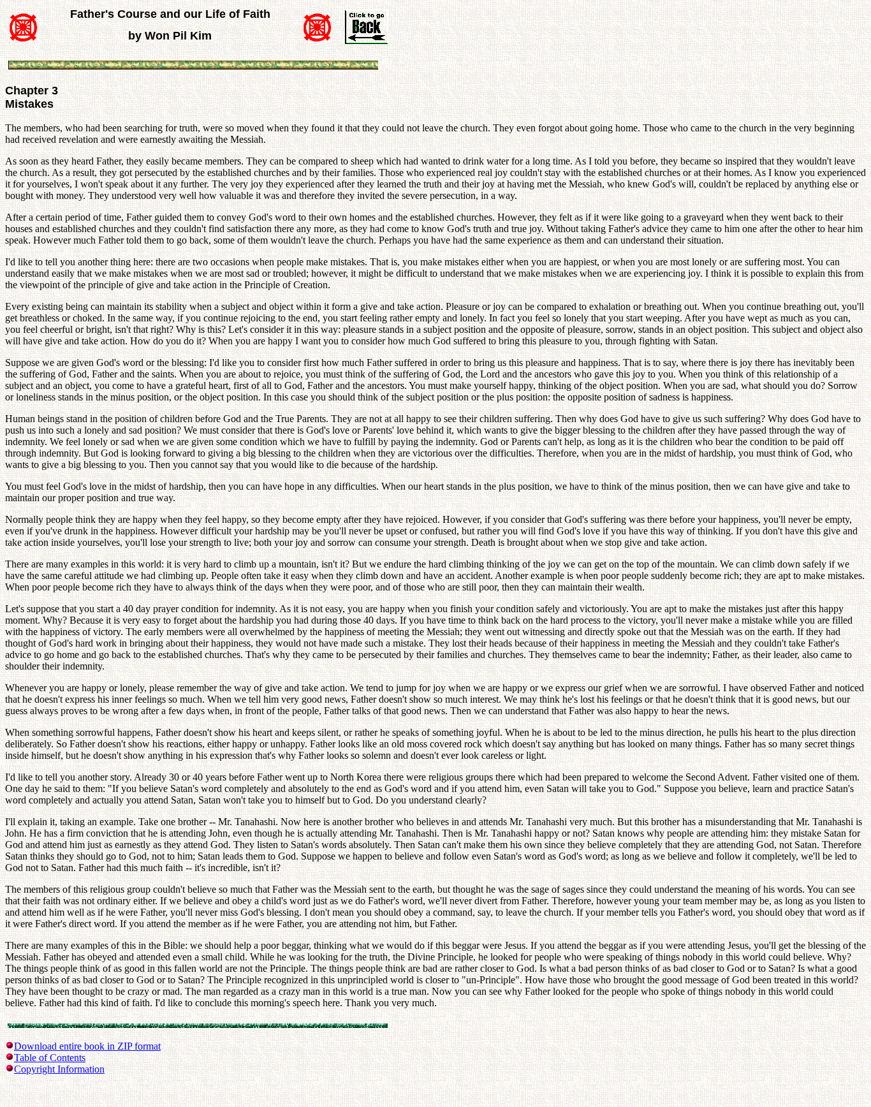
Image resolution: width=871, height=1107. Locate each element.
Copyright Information (59, 1069)
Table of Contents (49, 1057)
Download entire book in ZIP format (87, 1046)
